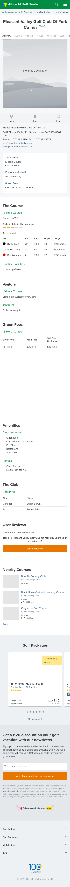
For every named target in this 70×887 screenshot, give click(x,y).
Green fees (11, 183)
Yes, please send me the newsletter (35, 776)
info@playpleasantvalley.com (18, 143)
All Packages (34, 718)
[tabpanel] (35, 680)
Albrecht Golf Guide (23, 4)
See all (5, 624)
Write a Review (35, 548)
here (39, 793)
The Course (12, 157)
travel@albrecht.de (11, 791)
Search (56, 4)
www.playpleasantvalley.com (17, 146)
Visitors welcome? (15, 172)
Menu (65, 4)
